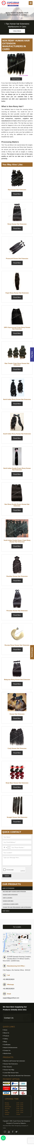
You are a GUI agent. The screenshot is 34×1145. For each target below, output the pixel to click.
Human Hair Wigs (8, 901)
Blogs (5, 1041)
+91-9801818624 (8, 979)
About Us (6, 1033)
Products (6, 1036)
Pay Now (32, 354)
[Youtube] (9, 1131)
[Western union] (6, 1084)
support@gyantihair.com (11, 998)
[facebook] (12, 1131)
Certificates (6, 1044)
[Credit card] (6, 1093)
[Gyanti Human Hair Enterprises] (17, 943)
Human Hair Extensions (10, 894)
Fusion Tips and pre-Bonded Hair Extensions (17, 907)
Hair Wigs (5, 911)
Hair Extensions (8, 888)
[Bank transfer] (23, 1084)
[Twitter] (16, 1131)
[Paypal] (14, 1084)
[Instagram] (5, 1131)
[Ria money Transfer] (14, 1088)
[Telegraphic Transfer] (6, 1088)
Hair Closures (7, 898)
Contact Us (8, 1018)
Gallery (5, 1038)
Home (5, 1030)
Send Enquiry (32, 652)
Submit (7, 876)
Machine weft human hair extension (14, 891)
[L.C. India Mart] (23, 1093)
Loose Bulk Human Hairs (10, 904)
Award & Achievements (10, 1047)
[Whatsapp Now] (3, 1138)
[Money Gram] (23, 1088)
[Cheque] (14, 1093)
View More (17, 31)
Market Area (7, 1053)
